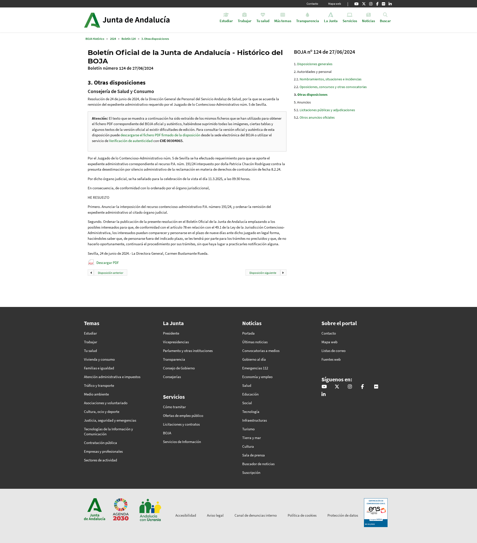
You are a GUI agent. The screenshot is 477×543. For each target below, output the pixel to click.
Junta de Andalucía (92, 19)
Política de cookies (302, 515)
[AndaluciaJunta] (377, 3)
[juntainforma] (383, 3)
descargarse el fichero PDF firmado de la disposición (160, 135)
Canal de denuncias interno (256, 515)
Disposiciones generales (314, 64)
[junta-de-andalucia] (390, 3)
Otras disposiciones (312, 94)
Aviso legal (215, 515)
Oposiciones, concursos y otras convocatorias (333, 87)
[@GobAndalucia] (356, 3)
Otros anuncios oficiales (317, 117)
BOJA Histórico (94, 39)
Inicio (141, 19)
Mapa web (334, 3)
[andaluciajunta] (364, 3)
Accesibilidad (185, 515)
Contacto (312, 3)
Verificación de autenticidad (131, 140)
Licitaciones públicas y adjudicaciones (327, 110)
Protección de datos (342, 515)
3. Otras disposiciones (155, 39)
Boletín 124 (128, 39)
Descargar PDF (107, 262)
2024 (113, 39)
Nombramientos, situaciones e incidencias (330, 79)
